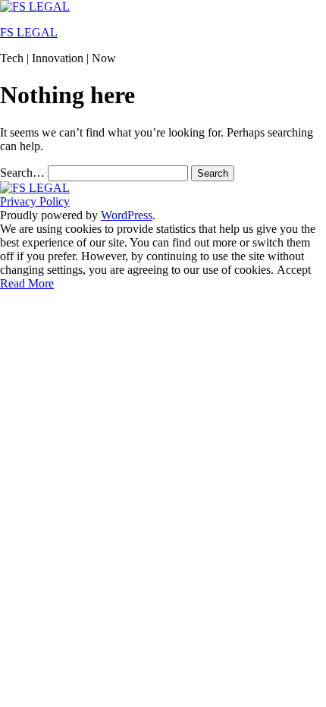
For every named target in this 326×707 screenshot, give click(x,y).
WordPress (126, 215)
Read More (27, 283)
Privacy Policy (35, 201)
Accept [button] (294, 269)
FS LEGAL (29, 32)
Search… (22, 172)
